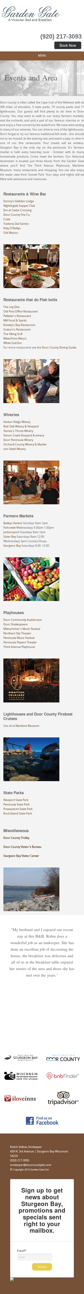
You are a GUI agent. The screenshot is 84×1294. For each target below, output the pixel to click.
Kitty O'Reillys (12, 228)
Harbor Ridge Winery (16, 422)
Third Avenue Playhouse (19, 647)
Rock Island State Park (17, 813)
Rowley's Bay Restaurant (19, 325)
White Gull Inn (12, 343)
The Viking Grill (12, 334)
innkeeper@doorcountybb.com (30, 1165)
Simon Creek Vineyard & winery (23, 435)
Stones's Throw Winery (18, 431)
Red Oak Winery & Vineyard (21, 426)
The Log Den (11, 307)
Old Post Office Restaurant (20, 311)
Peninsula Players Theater (20, 642)
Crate (6, 219)
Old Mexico (10, 233)
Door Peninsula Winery (18, 440)
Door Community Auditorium (22, 620)
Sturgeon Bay (12, 545)
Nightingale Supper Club (19, 205)
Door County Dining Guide (59, 347)
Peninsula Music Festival (18, 638)
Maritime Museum (27, 726)
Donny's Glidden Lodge (18, 201)
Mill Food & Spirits (15, 320)
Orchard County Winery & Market (24, 444)
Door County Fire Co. (16, 214)
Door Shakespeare (15, 624)
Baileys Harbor (12, 523)
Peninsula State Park (16, 804)
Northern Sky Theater (17, 633)
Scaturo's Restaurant (16, 329)
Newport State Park (15, 800)
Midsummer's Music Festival (21, 629)
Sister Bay (9, 536)
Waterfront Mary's (15, 338)
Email (21, 1250)
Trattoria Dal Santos (16, 224)
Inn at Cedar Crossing (17, 210)
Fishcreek (9, 527)
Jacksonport (11, 532)
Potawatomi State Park (17, 809)
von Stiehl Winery (14, 449)
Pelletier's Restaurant (17, 316)
